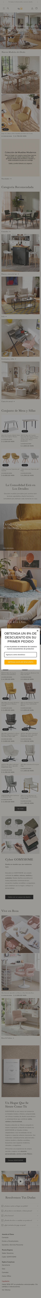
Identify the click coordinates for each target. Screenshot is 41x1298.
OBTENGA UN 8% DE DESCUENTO (20, 662)
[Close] (37, 630)
